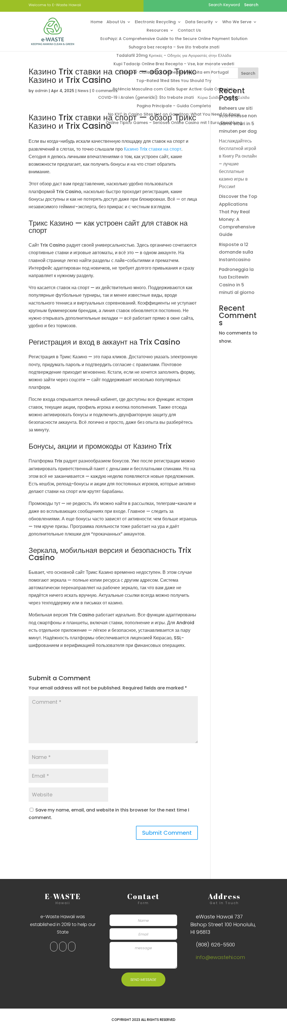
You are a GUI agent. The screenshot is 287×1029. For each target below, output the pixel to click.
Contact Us (189, 30)
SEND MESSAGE (143, 979)
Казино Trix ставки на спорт (152, 149)
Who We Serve (236, 22)
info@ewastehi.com (220, 957)
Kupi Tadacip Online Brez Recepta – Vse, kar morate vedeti (174, 64)
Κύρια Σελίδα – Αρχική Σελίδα (223, 97)
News (83, 90)
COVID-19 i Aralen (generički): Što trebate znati (146, 97)
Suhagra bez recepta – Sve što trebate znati (174, 47)
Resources (157, 30)
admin (41, 90)
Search (248, 73)
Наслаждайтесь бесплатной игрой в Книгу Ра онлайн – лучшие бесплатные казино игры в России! (238, 164)
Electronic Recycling (155, 22)
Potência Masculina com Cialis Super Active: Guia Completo (174, 89)
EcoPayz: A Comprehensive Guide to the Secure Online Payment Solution (173, 39)
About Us (116, 22)
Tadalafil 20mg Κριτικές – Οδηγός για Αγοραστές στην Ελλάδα (173, 55)
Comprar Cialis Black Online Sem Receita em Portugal (174, 72)
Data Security (199, 22)
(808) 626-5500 (215, 944)
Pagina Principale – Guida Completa (174, 106)
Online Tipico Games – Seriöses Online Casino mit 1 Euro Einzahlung (174, 123)
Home (97, 22)
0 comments (105, 90)
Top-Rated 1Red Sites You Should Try (173, 81)
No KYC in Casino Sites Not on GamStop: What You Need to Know (174, 114)
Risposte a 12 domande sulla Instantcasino (236, 252)
